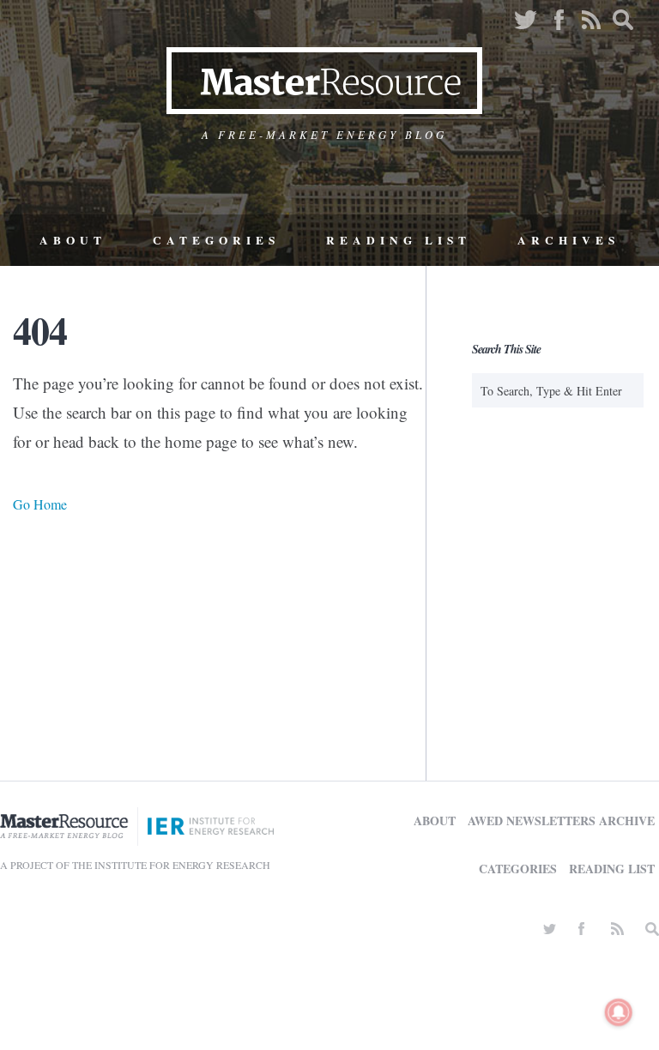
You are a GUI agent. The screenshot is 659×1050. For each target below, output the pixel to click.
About (72, 240)
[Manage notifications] (618, 1012)
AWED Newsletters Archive (561, 821)
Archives (568, 240)
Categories (216, 240)
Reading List (398, 240)
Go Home (40, 504)
